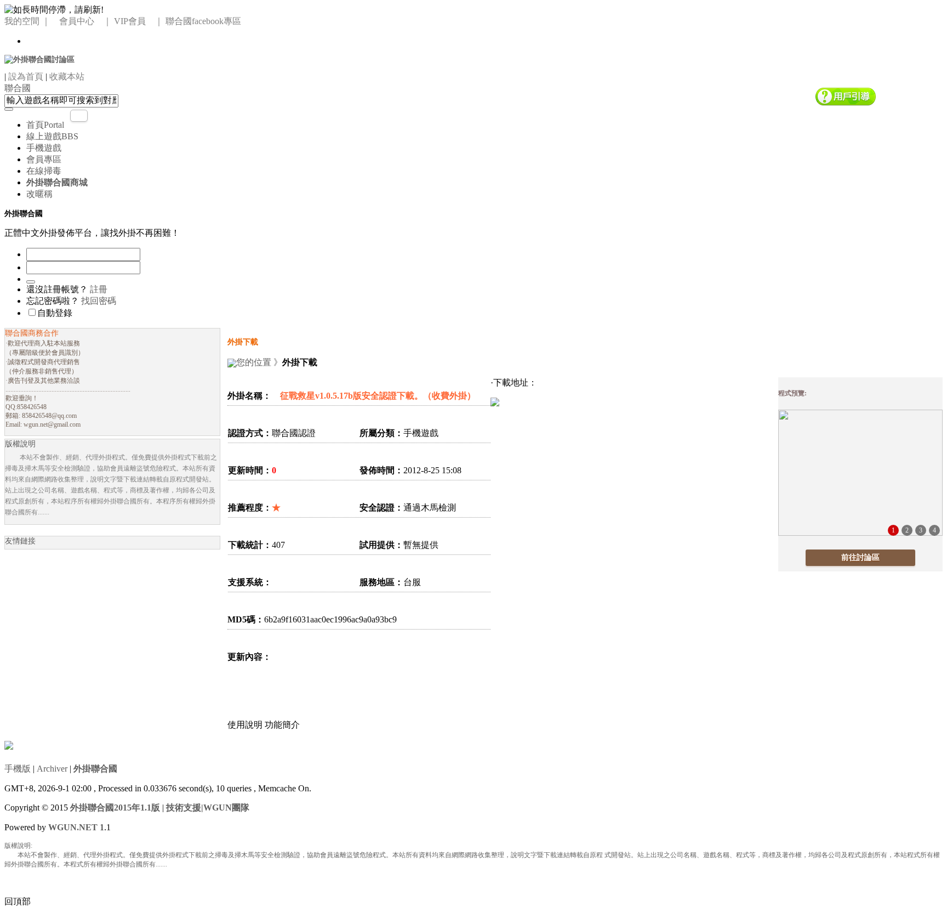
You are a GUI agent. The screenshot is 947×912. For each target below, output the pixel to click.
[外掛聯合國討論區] (39, 59)
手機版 (17, 768)
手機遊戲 (43, 147)
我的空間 (21, 21)
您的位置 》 (259, 362)
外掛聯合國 (95, 768)
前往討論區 (860, 557)
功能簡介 (282, 724)
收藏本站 (66, 76)
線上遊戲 (52, 136)
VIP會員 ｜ (138, 21)
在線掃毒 (43, 170)
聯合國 (17, 88)
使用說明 (245, 724)
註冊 (98, 289)
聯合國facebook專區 (203, 21)
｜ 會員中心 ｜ (77, 21)
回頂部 (17, 901)
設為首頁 (25, 76)
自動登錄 (54, 313)
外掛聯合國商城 (57, 182)
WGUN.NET (73, 827)
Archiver (52, 768)
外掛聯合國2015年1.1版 (115, 807)
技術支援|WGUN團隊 (207, 807)
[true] (8, 109)
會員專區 (43, 159)
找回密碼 (98, 300)
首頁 (45, 124)
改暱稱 (39, 194)
